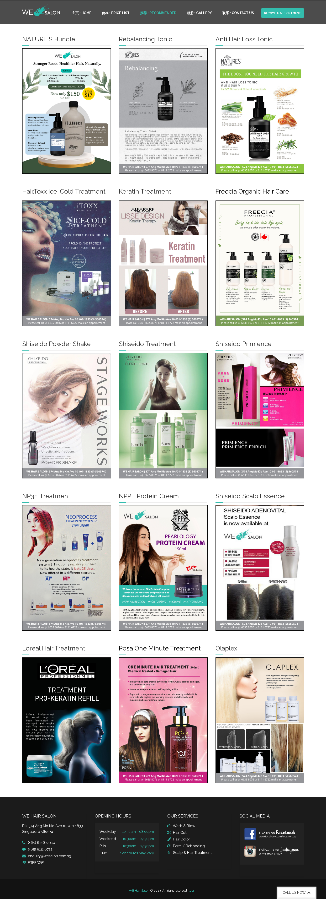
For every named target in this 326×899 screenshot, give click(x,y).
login (192, 890)
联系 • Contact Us (238, 13)
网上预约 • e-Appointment (282, 13)
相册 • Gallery (199, 13)
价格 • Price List (116, 13)
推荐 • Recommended (158, 13)
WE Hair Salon (139, 890)
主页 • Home (81, 13)
